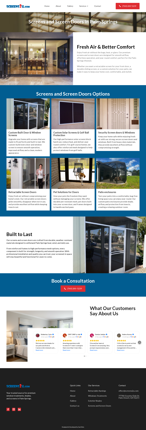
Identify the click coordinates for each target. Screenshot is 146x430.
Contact (97, 6)
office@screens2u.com (129, 391)
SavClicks (81, 427)
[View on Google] (38, 335)
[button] (83, 6)
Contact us (74, 406)
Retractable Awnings (97, 391)
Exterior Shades (95, 401)
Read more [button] (39, 350)
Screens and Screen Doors (99, 406)
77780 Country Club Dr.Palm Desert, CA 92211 (129, 397)
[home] (18, 6)
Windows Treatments (97, 396)
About (58, 6)
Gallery (70, 6)
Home (47, 6)
